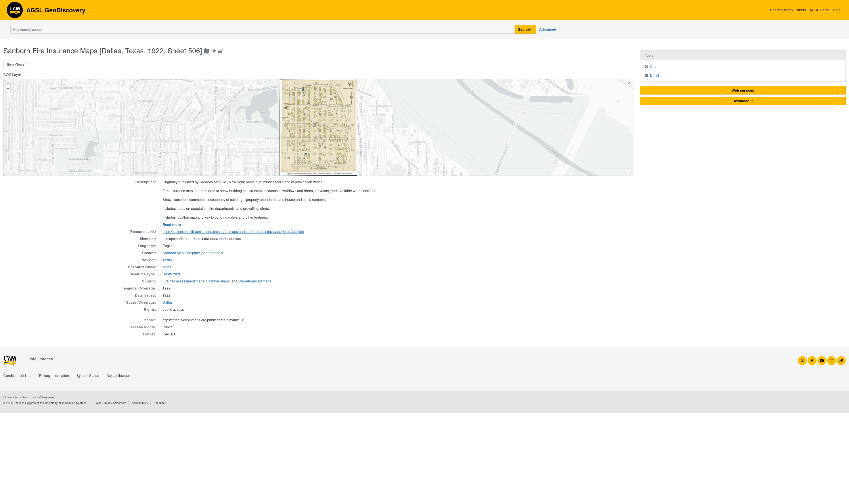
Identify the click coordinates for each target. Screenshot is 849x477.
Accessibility (140, 403)
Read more (172, 224)
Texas (167, 259)
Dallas (168, 302)
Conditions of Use (17, 375)
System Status (87, 375)
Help (836, 9)
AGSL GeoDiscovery (15, 11)
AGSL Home (819, 9)
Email (654, 75)
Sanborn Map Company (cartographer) (193, 252)
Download (741, 100)
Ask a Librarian (118, 375)
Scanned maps (218, 281)
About (801, 9)
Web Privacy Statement (111, 403)
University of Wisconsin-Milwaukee (28, 397)
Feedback (160, 403)
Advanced (547, 29)
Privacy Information (54, 375)
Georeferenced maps (254, 281)
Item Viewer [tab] (16, 64)
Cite (653, 66)
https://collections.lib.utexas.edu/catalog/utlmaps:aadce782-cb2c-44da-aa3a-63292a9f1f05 (233, 231)
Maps (167, 266)
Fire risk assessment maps (183, 281)
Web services (743, 90)
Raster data (172, 273)
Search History (781, 9)
